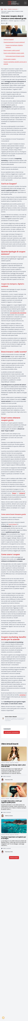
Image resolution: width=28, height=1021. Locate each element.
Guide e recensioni (12, 9)
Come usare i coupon (10, 59)
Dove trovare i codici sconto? (12, 50)
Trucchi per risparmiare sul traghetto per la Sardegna (13, 837)
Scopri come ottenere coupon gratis (14, 53)
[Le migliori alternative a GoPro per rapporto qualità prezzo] (14, 790)
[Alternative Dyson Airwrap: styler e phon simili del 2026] (14, 754)
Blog (5, 9)
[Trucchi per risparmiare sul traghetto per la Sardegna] (14, 826)
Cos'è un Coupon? (9, 39)
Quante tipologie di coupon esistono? (14, 42)
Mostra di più (14, 857)
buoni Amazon (13, 524)
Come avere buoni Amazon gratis (15, 56)
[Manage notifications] (3, 1017)
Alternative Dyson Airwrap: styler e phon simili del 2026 (13, 765)
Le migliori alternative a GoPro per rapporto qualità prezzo (11, 801)
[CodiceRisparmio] (2, 9)
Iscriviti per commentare (12, 732)
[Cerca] (25, 3)
